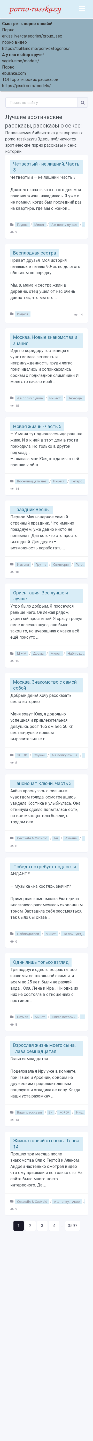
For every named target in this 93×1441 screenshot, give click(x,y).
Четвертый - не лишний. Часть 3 (46, 167)
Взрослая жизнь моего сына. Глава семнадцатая (44, 1048)
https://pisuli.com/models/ (26, 85)
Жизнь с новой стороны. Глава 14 (46, 1143)
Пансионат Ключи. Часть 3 (42, 783)
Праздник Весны (31, 509)
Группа (22, 225)
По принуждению (76, 934)
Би (56, 838)
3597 (72, 1225)
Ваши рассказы (29, 1112)
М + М (21, 653)
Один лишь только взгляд (41, 962)
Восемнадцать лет (32, 481)
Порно (8, 29)
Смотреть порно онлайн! (27, 23)
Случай (39, 755)
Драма (38, 653)
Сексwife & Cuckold (32, 838)
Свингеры (61, 564)
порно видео (14, 42)
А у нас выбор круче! (23, 54)
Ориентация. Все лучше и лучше (40, 595)
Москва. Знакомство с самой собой (45, 685)
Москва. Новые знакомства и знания (45, 340)
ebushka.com (14, 73)
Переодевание (79, 398)
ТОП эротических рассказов (30, 79)
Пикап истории (63, 1017)
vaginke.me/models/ (20, 60)
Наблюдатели (79, 653)
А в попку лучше (64, 225)
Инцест (22, 314)
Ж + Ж (22, 755)
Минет (39, 225)
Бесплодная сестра (34, 253)
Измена (23, 564)
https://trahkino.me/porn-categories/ (36, 48)
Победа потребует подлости (44, 866)
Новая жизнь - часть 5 (37, 426)
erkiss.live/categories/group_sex (32, 36)
